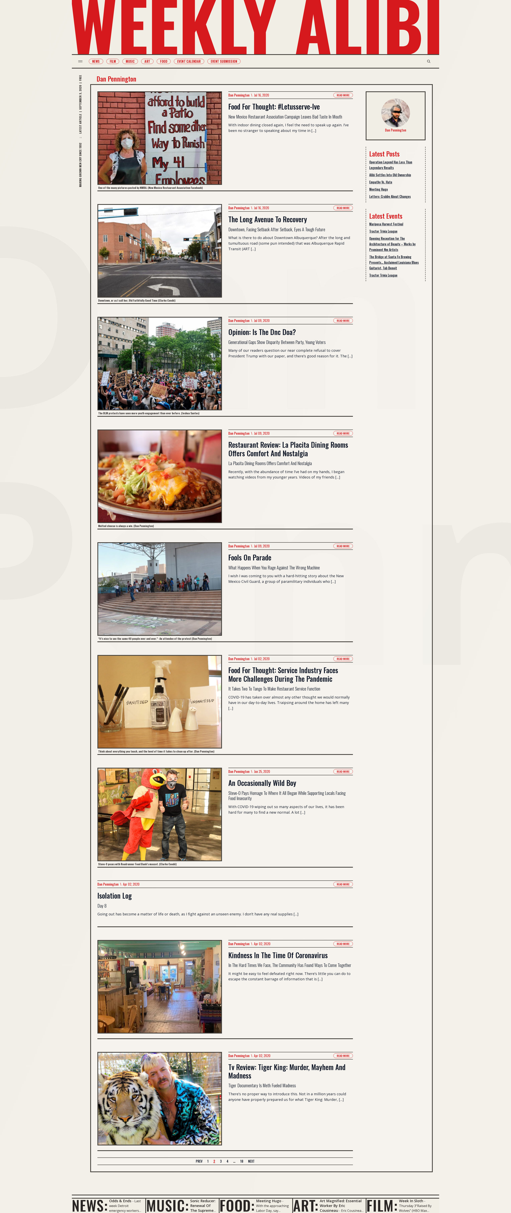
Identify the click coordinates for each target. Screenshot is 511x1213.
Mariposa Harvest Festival (386, 224)
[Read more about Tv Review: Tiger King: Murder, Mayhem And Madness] (159, 1101)
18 (241, 1161)
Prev (199, 1161)
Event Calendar (189, 61)
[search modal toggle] (429, 61)
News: (90, 1205)
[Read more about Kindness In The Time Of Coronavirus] (159, 989)
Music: (167, 1205)
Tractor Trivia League (383, 231)
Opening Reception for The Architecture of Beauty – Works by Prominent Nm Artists (392, 244)
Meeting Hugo (378, 189)
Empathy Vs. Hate (380, 182)
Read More (343, 95)
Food (163, 61)
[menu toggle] (80, 61)
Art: (306, 1205)
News (96, 61)
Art (147, 61)
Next (251, 1161)
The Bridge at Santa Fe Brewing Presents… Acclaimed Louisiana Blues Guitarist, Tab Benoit (394, 262)
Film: (382, 1205)
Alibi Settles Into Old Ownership (390, 174)
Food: (237, 1205)
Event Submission (224, 61)
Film (113, 61)
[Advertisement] (395, 348)
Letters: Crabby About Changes (390, 196)
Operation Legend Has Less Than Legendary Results (390, 165)
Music (130, 61)
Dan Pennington (239, 95)
